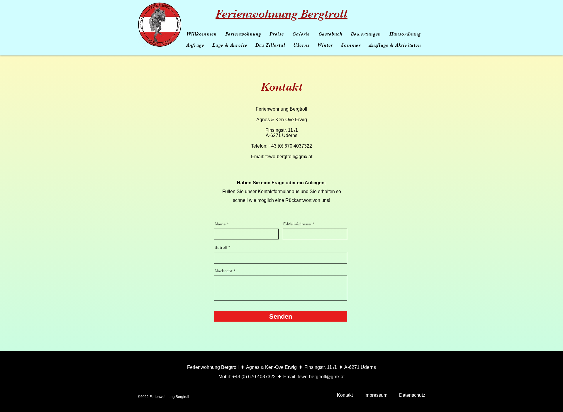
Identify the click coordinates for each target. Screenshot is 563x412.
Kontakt (345, 395)
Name (220, 224)
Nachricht (224, 271)
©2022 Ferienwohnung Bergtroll (163, 397)
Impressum (375, 395)
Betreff (221, 247)
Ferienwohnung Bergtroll (281, 14)
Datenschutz (412, 395)
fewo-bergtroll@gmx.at (288, 156)
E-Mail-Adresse (297, 224)
